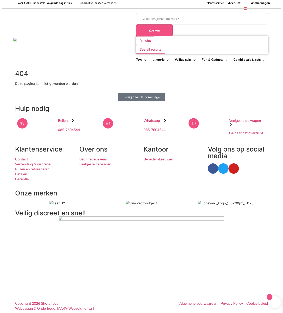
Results (145, 41)
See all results (150, 49)
